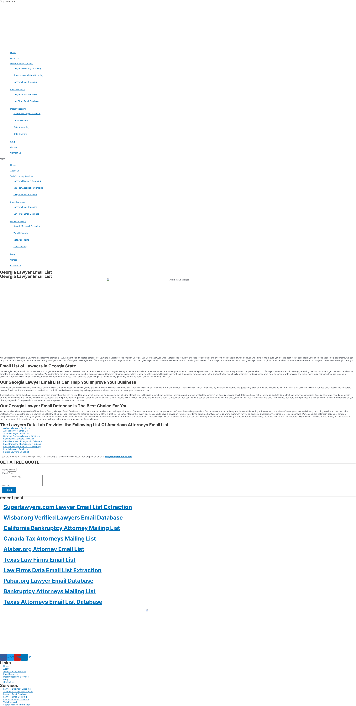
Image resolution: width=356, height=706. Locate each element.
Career (13, 147)
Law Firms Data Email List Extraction (52, 570)
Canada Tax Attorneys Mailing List (49, 538)
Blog (12, 141)
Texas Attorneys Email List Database (52, 601)
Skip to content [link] (7, 1)
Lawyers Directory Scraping (27, 68)
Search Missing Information (26, 113)
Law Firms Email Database (26, 101)
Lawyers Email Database (25, 94)
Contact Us (15, 152)
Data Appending (21, 127)
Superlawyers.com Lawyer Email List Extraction (67, 507)
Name (5, 469)
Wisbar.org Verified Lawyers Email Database (63, 517)
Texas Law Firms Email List (39, 559)
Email (5, 473)
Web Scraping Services (21, 63)
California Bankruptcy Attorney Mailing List (61, 528)
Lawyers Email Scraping (25, 82)
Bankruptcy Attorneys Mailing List (49, 591)
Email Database (17, 89)
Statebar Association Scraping (28, 75)
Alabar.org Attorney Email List (43, 549)
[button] (178, 158)
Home (13, 52)
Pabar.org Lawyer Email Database (48, 580)
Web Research (20, 120)
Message (7, 485)
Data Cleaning (20, 134)
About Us (14, 58)
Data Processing (18, 108)
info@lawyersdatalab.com (118, 456)
